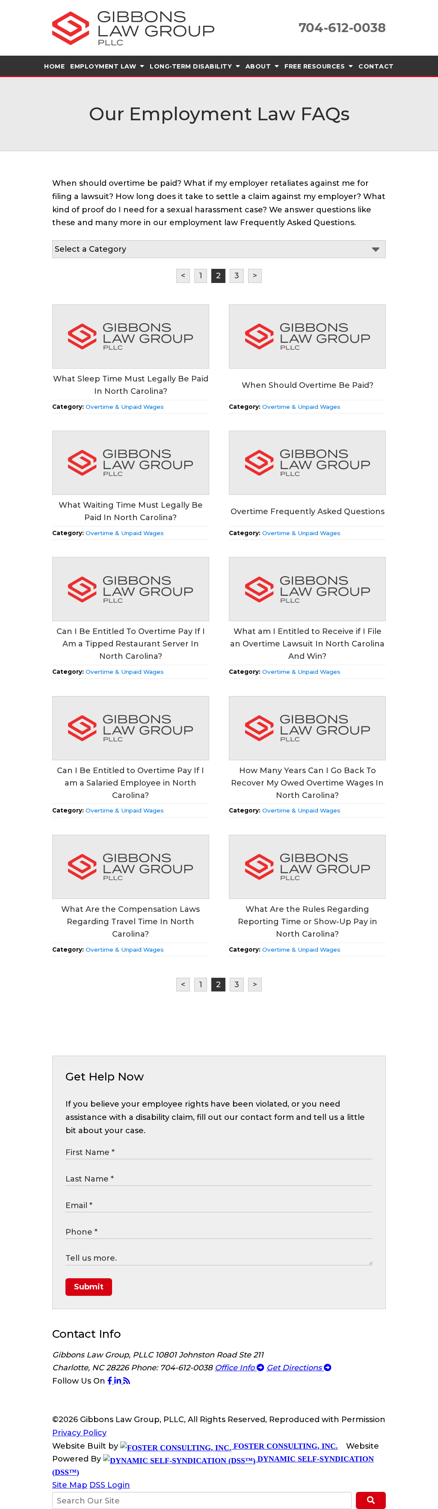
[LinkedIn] (118, 1381)
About (259, 66)
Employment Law (104, 66)
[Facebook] (110, 1381)
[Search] (371, 1500)
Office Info (236, 1367)
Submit (89, 1287)
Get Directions (295, 1367)
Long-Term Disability (192, 66)
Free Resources (315, 66)
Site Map (69, 1485)
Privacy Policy (79, 1433)
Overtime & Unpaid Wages (125, 406)
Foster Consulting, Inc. (284, 1446)
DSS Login (109, 1485)
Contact (376, 66)
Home (54, 66)
